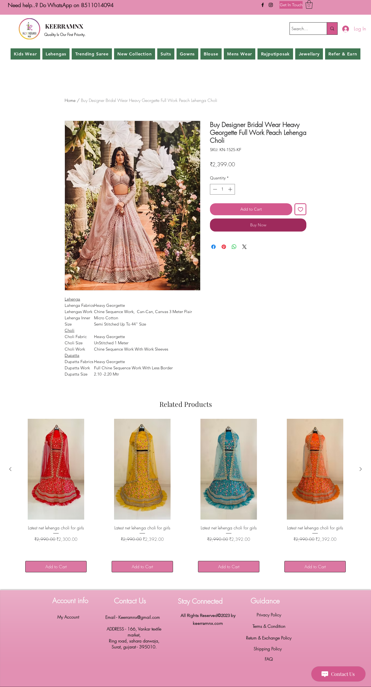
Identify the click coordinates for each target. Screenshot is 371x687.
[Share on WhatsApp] (234, 246)
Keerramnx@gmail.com (139, 617)
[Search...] (332, 29)
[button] (309, 4)
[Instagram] (270, 5)
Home (70, 100)
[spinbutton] (222, 189)
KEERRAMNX (64, 26)
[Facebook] (262, 5)
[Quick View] (56, 469)
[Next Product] (360, 469)
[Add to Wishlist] (300, 209)
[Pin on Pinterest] (224, 246)
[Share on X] (244, 246)
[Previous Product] (10, 469)
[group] (185, 499)
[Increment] (230, 189)
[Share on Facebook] (213, 246)
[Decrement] (214, 189)
